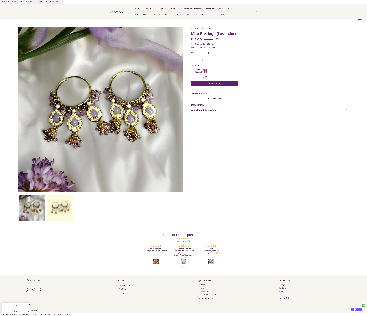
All (192, 28)
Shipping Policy (204, 291)
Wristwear (282, 291)
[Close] (29, 303)
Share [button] (212, 53)
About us (201, 285)
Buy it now (214, 83)
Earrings (281, 285)
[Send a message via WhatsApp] (364, 305)
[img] (183, 238)
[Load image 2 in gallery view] (60, 207)
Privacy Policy (203, 288)
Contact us (202, 301)
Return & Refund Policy (207, 294)
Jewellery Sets (284, 298)
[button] (243, 11)
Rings (280, 294)
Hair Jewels (282, 288)
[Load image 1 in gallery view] (32, 207)
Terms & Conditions (205, 298)
